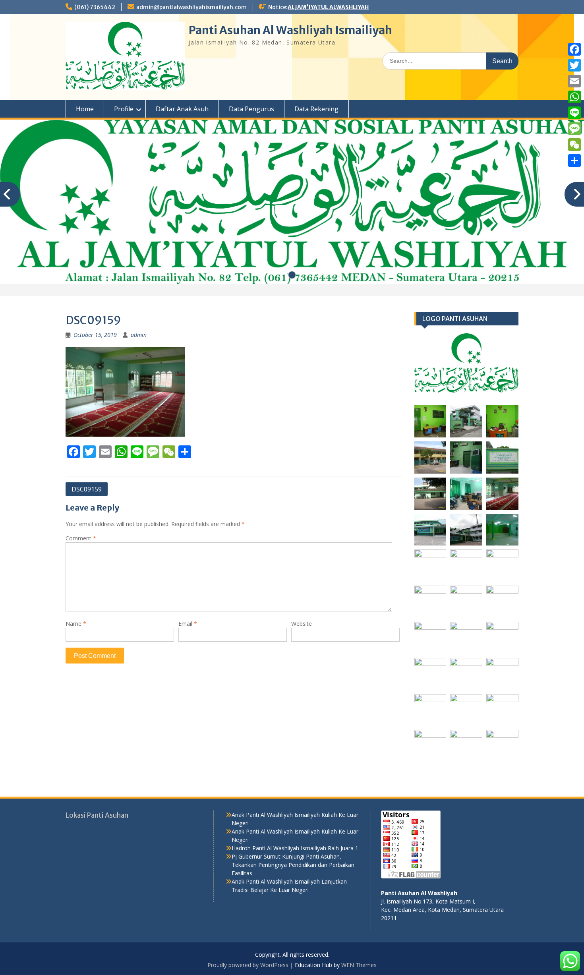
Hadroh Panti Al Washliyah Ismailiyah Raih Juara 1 (295, 848)
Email (187, 623)
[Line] (574, 113)
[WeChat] (574, 145)
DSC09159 (87, 489)
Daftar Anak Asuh (182, 108)
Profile (123, 108)
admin (139, 335)
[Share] (574, 160)
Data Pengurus (251, 108)
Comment (81, 538)
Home (85, 108)
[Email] (574, 81)
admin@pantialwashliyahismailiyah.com (191, 7)
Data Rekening (316, 108)
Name (76, 623)
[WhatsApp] (574, 97)
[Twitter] (574, 65)
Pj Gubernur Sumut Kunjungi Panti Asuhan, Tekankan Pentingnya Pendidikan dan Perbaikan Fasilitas (293, 865)
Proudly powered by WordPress (247, 965)
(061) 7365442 (94, 7)
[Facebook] (574, 49)
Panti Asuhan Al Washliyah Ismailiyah (290, 30)
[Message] (574, 129)
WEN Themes (359, 965)
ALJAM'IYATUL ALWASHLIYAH (328, 7)
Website (301, 623)
